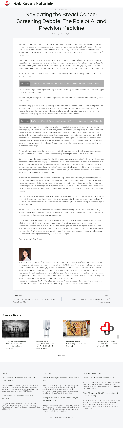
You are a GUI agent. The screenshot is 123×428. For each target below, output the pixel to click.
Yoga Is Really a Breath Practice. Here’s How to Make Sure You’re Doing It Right (34, 299)
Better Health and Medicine (61, 9)
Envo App (47, 373)
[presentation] (15, 329)
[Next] (118, 336)
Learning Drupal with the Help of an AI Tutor (99, 378)
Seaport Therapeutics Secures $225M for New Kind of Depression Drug (90, 299)
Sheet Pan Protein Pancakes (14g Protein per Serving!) (76, 344)
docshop (56, 34)
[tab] (58, 355)
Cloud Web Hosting (92, 373)
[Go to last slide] (5, 336)
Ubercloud (7, 373)
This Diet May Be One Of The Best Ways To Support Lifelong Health (107, 344)
